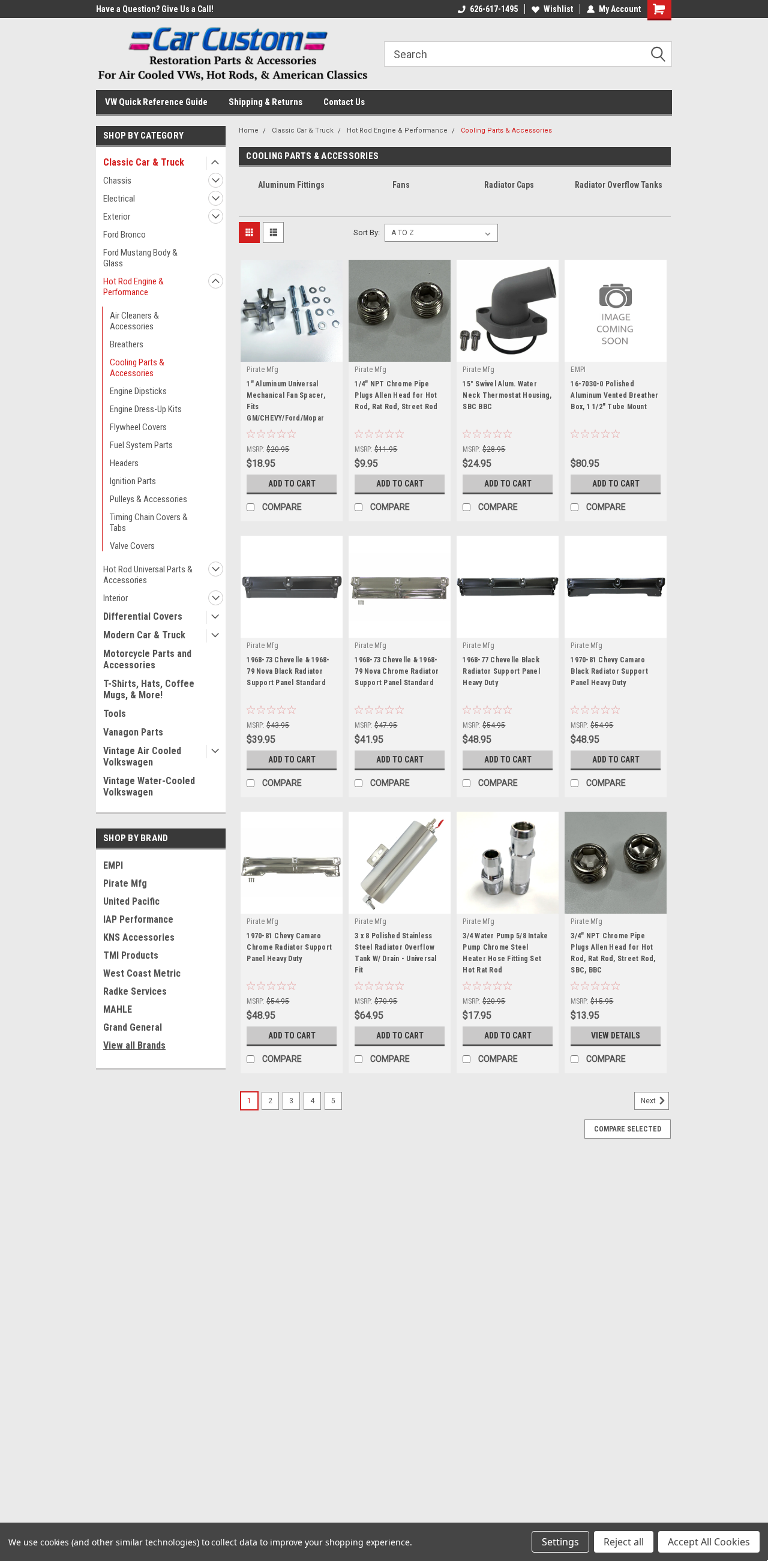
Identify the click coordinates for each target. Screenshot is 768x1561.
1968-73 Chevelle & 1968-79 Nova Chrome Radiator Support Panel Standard (397, 671)
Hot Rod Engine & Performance (133, 287)
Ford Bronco (124, 234)
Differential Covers (142, 616)
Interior (115, 598)
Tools (114, 713)
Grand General (132, 1027)
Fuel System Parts (141, 445)
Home (249, 130)
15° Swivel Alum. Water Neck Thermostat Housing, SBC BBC (507, 395)
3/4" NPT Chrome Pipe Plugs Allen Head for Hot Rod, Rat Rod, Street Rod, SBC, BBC (613, 953)
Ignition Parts (133, 481)
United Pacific (131, 901)
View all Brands (134, 1045)
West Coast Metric (142, 973)
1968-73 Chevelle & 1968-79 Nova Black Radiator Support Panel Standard (288, 671)
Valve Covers (132, 546)
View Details (615, 1035)
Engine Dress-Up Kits (146, 409)
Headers (124, 463)
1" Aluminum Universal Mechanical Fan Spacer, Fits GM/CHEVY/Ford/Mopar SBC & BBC (286, 403)
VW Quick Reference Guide (156, 102)
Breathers (126, 344)
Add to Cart (292, 483)
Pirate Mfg (125, 883)
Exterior (116, 216)
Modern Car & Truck (144, 635)
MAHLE (117, 1009)
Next (649, 1101)
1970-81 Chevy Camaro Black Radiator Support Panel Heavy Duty (609, 671)
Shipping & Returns (265, 102)
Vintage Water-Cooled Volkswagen (149, 786)
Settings (560, 1541)
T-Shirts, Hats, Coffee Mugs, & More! (148, 689)
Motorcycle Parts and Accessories (147, 659)
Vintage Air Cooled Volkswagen (142, 756)
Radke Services (135, 991)
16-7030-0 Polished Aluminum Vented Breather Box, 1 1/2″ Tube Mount (614, 395)
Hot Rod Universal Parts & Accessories (148, 575)
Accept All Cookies (709, 1541)
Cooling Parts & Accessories (137, 368)
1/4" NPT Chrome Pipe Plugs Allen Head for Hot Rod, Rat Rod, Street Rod (396, 395)
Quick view (291, 353)
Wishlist (558, 9)
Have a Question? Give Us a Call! (155, 9)
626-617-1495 (494, 9)
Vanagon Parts (133, 732)
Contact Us (344, 102)
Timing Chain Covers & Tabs (149, 522)
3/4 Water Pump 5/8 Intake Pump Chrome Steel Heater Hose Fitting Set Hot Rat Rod (505, 953)
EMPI (113, 865)
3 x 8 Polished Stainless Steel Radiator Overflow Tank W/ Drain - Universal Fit (395, 953)
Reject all (624, 1541)
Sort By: (366, 232)
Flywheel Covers (138, 427)
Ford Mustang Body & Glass (140, 258)
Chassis (117, 180)
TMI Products (130, 955)
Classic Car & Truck (143, 162)
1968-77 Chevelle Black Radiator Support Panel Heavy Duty (501, 671)
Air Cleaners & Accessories (134, 321)
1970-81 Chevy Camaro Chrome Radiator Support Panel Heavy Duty (289, 947)
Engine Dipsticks (138, 391)
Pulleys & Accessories (148, 499)
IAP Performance (138, 919)
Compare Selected (627, 1129)
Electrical (119, 198)
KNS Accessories (139, 937)
